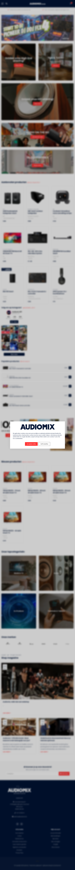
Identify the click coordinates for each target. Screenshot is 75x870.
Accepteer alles (31, 444)
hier (59, 437)
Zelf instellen (44, 444)
